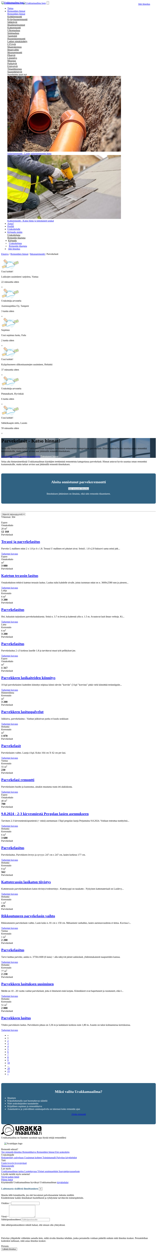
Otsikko (5, 1203)
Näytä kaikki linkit (10, 1177)
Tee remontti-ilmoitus (11, 1152)
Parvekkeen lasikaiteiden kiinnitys (28, 678)
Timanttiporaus (14, 69)
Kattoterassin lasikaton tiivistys (26, 882)
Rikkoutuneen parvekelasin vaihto (28, 916)
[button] (12, 240)
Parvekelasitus (12, 610)
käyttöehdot (62, 1182)
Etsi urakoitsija (62, 1152)
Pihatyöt (11, 55)
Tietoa (10, 8)
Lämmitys (12, 58)
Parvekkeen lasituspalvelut (22, 712)
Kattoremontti (14, 27)
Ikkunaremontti (14, 52)
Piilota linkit (7, 1179)
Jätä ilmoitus (144, 4)
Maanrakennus (14, 47)
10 (8, 1063)
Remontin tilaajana (16, 237)
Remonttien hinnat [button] (16, 11)
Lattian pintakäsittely (17, 41)
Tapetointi (12, 36)
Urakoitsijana (13, 235)
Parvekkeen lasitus (16, 1018)
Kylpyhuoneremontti (17, 19)
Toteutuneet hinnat (49, 456)
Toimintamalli (49, 1157)
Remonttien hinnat (16, 14)
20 (8, 1068)
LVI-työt (11, 44)
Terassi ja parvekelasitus (20, 542)
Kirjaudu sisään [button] (14, 232)
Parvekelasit (11, 746)
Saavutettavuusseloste (69, 1171)
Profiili (10, 226)
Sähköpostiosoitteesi (11, 1219)
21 (8, 1071)
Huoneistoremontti (16, 38)
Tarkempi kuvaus (9, 553)
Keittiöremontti (14, 16)
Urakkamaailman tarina (12, 1171)
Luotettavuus (30, 1171)
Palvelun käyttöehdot (66, 1157)
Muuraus (11, 60)
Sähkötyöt (12, 22)
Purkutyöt (12, 63)
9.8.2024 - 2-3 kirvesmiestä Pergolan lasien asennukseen (45, 814)
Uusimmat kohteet (33, 1157)
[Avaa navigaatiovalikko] (48, 3)
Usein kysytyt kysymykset (14, 1163)
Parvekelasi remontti (17, 780)
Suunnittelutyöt (14, 71)
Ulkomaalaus (13, 30)
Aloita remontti (78, 1114)
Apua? (10, 223)
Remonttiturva (29, 1152)
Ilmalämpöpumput (16, 25)
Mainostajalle (7, 1166)
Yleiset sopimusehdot (48, 1171)
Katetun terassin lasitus (19, 576)
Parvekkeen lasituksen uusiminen (27, 984)
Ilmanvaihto (13, 49)
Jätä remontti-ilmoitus (78, 488)
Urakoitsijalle (13, 229)
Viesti (4, 1216)
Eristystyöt (12, 66)
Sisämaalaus (13, 33)
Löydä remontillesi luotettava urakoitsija (20, 456)
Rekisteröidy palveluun (12, 1157)
